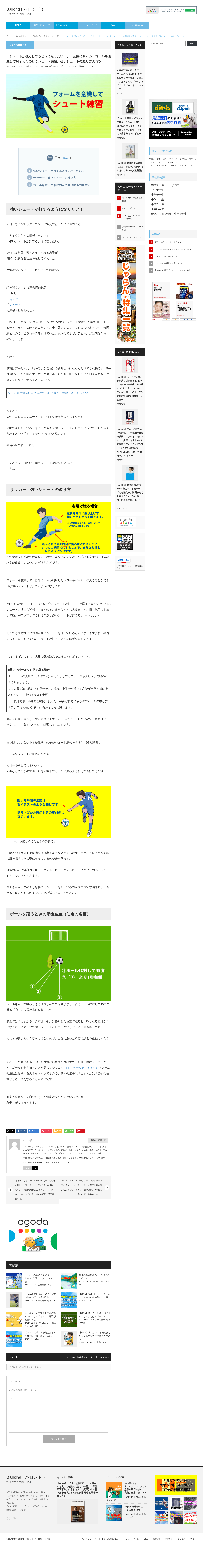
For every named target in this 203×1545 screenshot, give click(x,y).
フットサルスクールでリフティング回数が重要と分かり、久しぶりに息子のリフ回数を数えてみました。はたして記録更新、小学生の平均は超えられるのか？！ (81, 1187)
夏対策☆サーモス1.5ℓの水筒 (132, 228)
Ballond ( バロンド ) (24, 9)
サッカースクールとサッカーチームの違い (173, 249)
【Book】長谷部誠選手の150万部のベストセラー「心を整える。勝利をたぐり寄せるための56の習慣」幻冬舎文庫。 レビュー (130, 494)
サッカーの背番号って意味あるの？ (170, 263)
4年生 (92, 1281)
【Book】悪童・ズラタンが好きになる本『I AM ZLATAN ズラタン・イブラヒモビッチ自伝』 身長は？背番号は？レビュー (129, 126)
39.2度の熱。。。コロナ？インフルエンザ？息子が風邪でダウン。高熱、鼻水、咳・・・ (135, 1488)
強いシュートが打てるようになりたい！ (59, 170)
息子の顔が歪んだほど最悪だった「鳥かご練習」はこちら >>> (48, 393)
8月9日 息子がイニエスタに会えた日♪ (134, 1508)
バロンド (89, 66)
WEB (27, 1168)
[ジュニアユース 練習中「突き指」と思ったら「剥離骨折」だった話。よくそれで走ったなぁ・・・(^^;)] (176, 1503)
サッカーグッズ (89, 25)
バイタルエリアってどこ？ (166, 256)
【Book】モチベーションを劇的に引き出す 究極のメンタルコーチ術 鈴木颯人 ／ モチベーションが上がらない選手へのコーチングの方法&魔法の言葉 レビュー (130, 388)
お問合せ (169, 1539)
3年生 (40, 66)
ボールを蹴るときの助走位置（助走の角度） (61, 185)
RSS (15, 1518)
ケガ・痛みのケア (137, 25)
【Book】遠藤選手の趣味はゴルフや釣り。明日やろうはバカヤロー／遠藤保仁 (130, 167)
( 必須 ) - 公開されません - (23, 1390)
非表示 (66, 158)
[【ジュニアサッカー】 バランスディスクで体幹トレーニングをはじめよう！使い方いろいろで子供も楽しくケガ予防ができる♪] (190, 1503)
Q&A (113, 25)
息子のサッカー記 (42, 25)
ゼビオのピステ (129, 208)
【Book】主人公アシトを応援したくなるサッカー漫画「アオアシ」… (95, 1335)
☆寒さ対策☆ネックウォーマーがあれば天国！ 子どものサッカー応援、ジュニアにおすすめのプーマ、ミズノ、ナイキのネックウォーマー (130, 79)
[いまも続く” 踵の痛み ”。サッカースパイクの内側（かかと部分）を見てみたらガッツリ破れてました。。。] (176, 1517)
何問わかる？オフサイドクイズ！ (169, 242)
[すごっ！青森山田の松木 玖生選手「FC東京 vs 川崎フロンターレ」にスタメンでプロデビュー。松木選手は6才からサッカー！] (161, 1503)
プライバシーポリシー (187, 1539)
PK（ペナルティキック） (82, 1067)
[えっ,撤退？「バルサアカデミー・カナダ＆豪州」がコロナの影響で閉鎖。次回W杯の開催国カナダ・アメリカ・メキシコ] (176, 1485)
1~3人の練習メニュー (66, 25)
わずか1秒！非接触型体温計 (132, 199)
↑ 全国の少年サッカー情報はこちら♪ (130, 567)
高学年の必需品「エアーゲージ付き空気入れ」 (175, 270)
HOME (18, 25)
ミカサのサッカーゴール (132, 237)
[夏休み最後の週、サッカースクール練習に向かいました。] (161, 1517)
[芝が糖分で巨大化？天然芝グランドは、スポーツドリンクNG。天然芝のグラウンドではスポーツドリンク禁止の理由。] (190, 1517)
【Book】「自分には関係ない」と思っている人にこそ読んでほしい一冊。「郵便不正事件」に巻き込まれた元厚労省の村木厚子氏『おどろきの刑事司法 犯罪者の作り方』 (77, 1489)
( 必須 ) (14, 1381)
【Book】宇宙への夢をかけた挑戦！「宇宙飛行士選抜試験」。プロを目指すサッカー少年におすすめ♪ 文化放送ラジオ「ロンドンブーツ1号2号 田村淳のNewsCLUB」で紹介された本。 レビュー (130, 442)
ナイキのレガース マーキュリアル (132, 217)
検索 (192, 43)
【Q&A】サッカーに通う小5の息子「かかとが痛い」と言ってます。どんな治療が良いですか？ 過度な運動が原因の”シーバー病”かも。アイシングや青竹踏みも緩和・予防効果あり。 (35, 1189)
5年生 (138, 1497)
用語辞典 (156, 1539)
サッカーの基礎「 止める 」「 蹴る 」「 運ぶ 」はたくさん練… (40, 1278)
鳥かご (13, 299)
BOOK (38, 1300)
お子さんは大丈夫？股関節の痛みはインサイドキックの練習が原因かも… (40, 1316)
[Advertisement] (84, 1233)
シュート (15, 304)
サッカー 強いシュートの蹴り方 (54, 177)
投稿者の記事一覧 (98, 1140)
